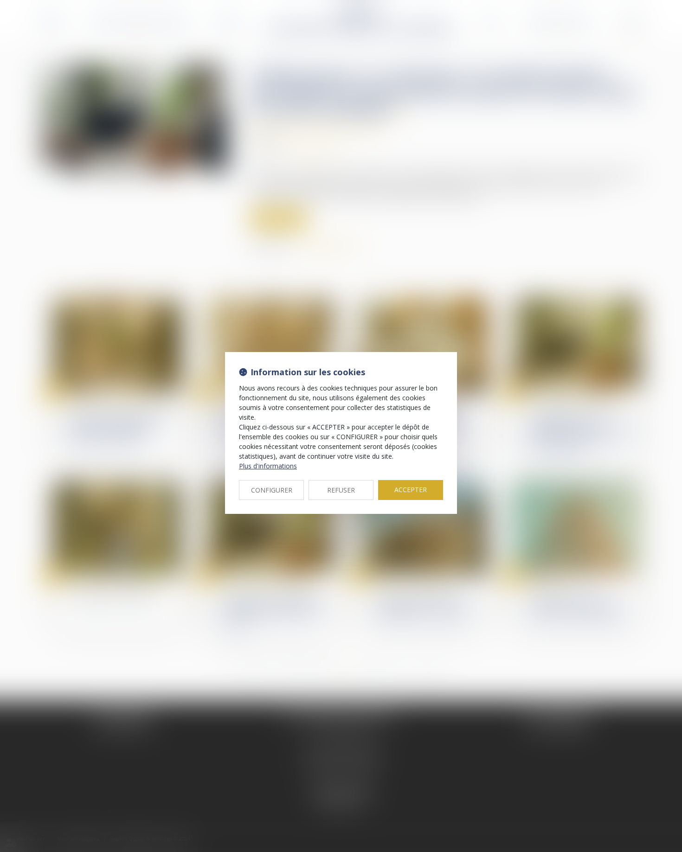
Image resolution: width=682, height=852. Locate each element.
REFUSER (341, 490)
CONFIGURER (271, 490)
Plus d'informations (268, 465)
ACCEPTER (410, 489)
